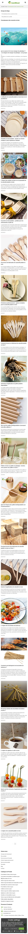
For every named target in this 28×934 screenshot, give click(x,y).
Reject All (6, 928)
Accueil (2, 6)
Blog (2, 866)
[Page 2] (15, 844)
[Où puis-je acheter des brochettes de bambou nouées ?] (14, 694)
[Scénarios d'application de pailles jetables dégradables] (14, 369)
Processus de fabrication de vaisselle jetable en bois (13, 263)
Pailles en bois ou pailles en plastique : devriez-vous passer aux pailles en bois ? (13, 466)
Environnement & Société (6, 858)
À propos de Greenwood (6, 854)
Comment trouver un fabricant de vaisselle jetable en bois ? (13, 344)
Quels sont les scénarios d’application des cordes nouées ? (14, 790)
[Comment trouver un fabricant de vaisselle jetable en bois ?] (14, 328)
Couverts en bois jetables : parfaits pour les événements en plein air (12, 221)
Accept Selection (14, 928)
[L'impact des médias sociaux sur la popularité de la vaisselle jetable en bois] (14, 166)
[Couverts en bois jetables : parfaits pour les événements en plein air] (14, 206)
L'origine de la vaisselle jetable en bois (11, 830)
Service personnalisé (5, 862)
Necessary (6, 931)
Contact (2, 868)
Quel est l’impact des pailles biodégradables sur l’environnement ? (13, 505)
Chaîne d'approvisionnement (7, 860)
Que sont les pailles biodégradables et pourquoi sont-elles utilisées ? (13, 426)
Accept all (21, 928)
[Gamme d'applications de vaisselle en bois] (14, 572)
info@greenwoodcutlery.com (9, 911)
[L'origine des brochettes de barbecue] (14, 611)
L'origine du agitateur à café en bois (10, 750)
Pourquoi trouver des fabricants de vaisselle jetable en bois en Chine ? (12, 547)
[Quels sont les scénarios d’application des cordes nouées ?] (14, 774)
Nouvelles (3, 864)
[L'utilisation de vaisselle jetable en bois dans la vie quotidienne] (14, 82)
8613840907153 (7, 913)
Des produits (3, 856)
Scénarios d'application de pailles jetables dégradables (12, 384)
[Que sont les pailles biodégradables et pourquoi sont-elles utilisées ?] (14, 411)
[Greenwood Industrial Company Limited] (14, 2)
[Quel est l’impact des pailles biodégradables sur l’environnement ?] (14, 490)
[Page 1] (13, 844)
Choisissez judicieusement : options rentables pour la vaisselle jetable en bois (13, 303)
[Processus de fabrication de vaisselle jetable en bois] (14, 248)
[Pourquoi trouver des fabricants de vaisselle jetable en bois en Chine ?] (14, 532)
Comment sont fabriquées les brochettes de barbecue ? (12, 666)
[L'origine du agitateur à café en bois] (14, 736)
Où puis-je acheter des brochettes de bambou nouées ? (12, 709)
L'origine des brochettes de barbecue (10, 625)
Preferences (17, 931)
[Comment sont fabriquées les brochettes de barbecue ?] (14, 651)
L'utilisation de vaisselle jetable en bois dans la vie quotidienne (14, 97)
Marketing (23, 931)
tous (6, 6)
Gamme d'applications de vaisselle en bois (12, 586)
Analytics (11, 931)
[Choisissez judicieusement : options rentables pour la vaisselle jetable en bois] (14, 288)
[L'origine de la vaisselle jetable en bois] (14, 816)
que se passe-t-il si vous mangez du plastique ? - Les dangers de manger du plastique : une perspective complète (14, 51)
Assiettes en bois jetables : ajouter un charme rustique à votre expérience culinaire (12, 139)
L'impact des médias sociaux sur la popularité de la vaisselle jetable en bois (13, 181)
